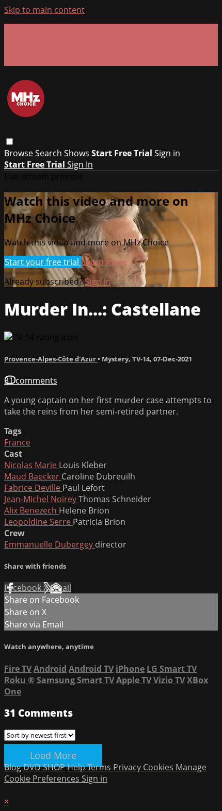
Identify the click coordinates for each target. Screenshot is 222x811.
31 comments (30, 380)
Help (77, 767)
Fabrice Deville (33, 487)
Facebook (23, 587)
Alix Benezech (31, 510)
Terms (100, 767)
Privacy (128, 767)
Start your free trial (43, 262)
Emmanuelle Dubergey (49, 544)
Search (49, 153)
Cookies (159, 767)
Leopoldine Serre (38, 521)
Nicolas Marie (31, 465)
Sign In (80, 164)
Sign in (167, 153)
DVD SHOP (44, 767)
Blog (12, 767)
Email (60, 587)
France (17, 442)
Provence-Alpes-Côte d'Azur (51, 358)
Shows (76, 153)
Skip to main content (44, 9)
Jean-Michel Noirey (41, 499)
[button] (9, 141)
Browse (19, 153)
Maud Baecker (32, 476)
